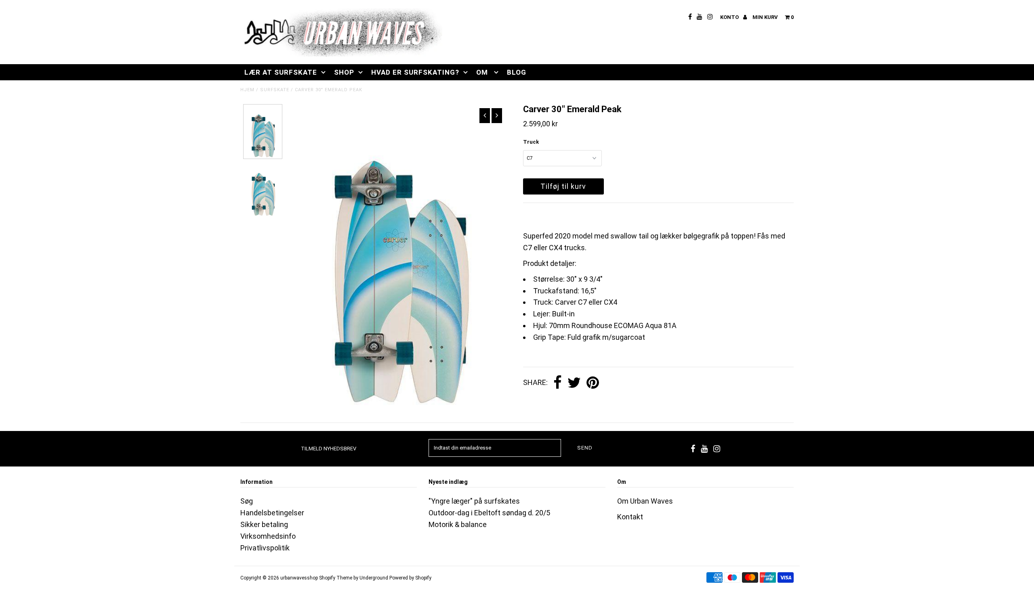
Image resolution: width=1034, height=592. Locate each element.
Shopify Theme (335, 578)
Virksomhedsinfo (268, 536)
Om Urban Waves (645, 501)
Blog (516, 72)
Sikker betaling (264, 524)
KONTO (730, 17)
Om (483, 72)
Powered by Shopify (410, 578)
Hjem (247, 89)
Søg (246, 501)
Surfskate (274, 89)
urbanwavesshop (299, 578)
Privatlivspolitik (265, 548)
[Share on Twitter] (574, 383)
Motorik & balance (458, 524)
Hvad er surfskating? (415, 72)
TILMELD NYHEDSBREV (328, 449)
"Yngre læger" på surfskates (474, 501)
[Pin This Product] (592, 383)
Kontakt (630, 517)
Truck (531, 142)
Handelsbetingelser (272, 512)
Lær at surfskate (280, 72)
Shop (344, 72)
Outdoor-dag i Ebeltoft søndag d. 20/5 (489, 512)
